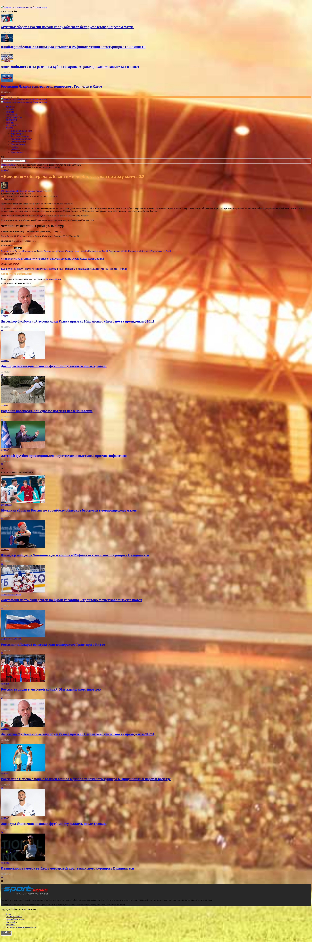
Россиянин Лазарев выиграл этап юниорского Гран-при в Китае (51, 86)
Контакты (10, 924)
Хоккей (10, 112)
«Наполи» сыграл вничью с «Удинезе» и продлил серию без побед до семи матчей (52, 258)
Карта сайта (11, 922)
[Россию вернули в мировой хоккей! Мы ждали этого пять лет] (23, 681)
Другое (9, 128)
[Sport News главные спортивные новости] (25, 895)
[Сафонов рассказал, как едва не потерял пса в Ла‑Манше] (23, 402)
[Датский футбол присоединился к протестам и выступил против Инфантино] (23, 447)
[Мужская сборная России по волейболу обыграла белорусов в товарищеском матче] (7, 21)
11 (2, 518)
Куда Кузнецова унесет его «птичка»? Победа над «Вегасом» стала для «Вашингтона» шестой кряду (64, 268)
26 (2, 653)
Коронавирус (17, 133)
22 (2, 329)
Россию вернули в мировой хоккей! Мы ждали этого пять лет (51, 689)
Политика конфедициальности (21, 927)
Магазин (10, 106)
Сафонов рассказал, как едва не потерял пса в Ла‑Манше (47, 411)
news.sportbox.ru (21, 245)
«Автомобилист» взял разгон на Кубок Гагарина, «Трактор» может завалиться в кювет (70, 67)
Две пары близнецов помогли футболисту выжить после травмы (54, 366)
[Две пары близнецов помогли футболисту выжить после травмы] (23, 358)
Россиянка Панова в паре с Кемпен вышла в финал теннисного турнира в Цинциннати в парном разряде (86, 779)
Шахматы (15, 149)
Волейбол (11, 120)
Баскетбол (11, 114)
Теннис (10, 122)
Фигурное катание (20, 136)
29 (2, 787)
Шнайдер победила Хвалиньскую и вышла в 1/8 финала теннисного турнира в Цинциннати (73, 47)
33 (2, 419)
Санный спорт (18, 144)
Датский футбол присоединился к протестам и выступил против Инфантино (64, 456)
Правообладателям (15, 919)
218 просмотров (9, 191)
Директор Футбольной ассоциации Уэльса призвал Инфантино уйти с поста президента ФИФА (77, 321)
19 (2, 563)
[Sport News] (24, 7)
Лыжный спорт (18, 141)
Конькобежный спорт (21, 139)
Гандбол (15, 147)
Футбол (10, 109)
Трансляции (17, 152)
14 (2, 374)
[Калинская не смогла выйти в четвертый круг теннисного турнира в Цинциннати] (23, 860)
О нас (8, 914)
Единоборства (14, 117)
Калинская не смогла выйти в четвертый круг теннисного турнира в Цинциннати (67, 868)
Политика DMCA (14, 916)
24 (2, 608)
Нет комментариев (33, 191)
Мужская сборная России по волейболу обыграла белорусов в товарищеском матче (67, 27)
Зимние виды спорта (21, 130)
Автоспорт (12, 125)
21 (2, 697)
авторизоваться (53, 279)
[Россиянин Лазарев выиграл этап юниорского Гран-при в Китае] (7, 81)
